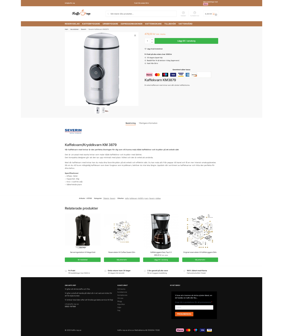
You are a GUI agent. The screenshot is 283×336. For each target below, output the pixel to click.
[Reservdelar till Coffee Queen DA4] (122, 231)
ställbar (158, 198)
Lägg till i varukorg (186, 41)
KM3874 (141, 198)
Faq (118, 310)
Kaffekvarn (133, 198)
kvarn (146, 198)
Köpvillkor (121, 304)
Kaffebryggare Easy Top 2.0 (161, 252)
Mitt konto (121, 289)
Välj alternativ (122, 260)
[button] (135, 35)
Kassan (183, 16)
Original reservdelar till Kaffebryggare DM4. (200, 252)
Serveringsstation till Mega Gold (82, 252)
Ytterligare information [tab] (148, 123)
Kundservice (194, 16)
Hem (66, 29)
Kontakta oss (122, 295)
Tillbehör (106, 198)
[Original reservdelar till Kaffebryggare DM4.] (200, 231)
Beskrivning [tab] (131, 123)
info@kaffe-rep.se (72, 304)
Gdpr (119, 307)
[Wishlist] (97, 217)
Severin (83, 29)
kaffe (127, 198)
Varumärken (74, 29)
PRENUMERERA (184, 314)
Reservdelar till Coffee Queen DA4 (121, 252)
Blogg (119, 301)
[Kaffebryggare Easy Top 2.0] (161, 231)
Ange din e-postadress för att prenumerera (193, 302)
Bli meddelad (83, 260)
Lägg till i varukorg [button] (161, 260)
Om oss (120, 298)
